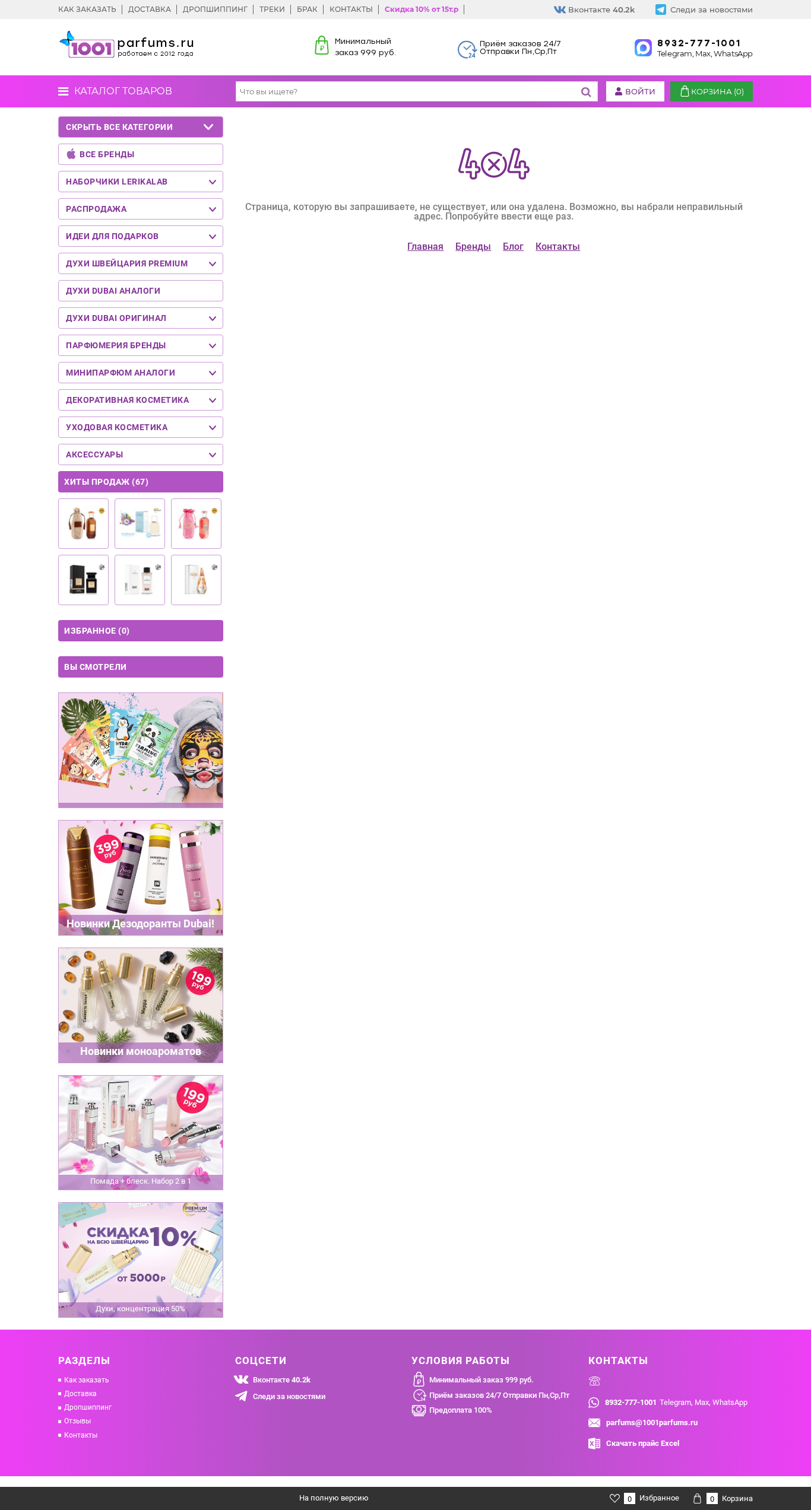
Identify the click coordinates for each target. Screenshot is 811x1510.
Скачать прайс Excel (642, 1443)
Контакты (558, 246)
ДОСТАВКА (149, 9)
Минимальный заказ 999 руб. (481, 1379)
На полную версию (334, 1497)
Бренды (473, 246)
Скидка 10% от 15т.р (421, 9)
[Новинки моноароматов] (141, 1005)
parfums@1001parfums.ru (652, 1422)
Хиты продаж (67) (106, 482)
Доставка (80, 1394)
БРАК (307, 9)
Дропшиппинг (88, 1407)
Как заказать (86, 1380)
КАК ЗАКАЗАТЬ (87, 9)
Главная (425, 246)
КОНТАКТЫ (351, 9)
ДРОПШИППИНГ (215, 9)
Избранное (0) (97, 630)
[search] (586, 91)
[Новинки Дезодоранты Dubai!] (141, 878)
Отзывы (77, 1421)
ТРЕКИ (272, 9)
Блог (513, 246)
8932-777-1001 (698, 43)
